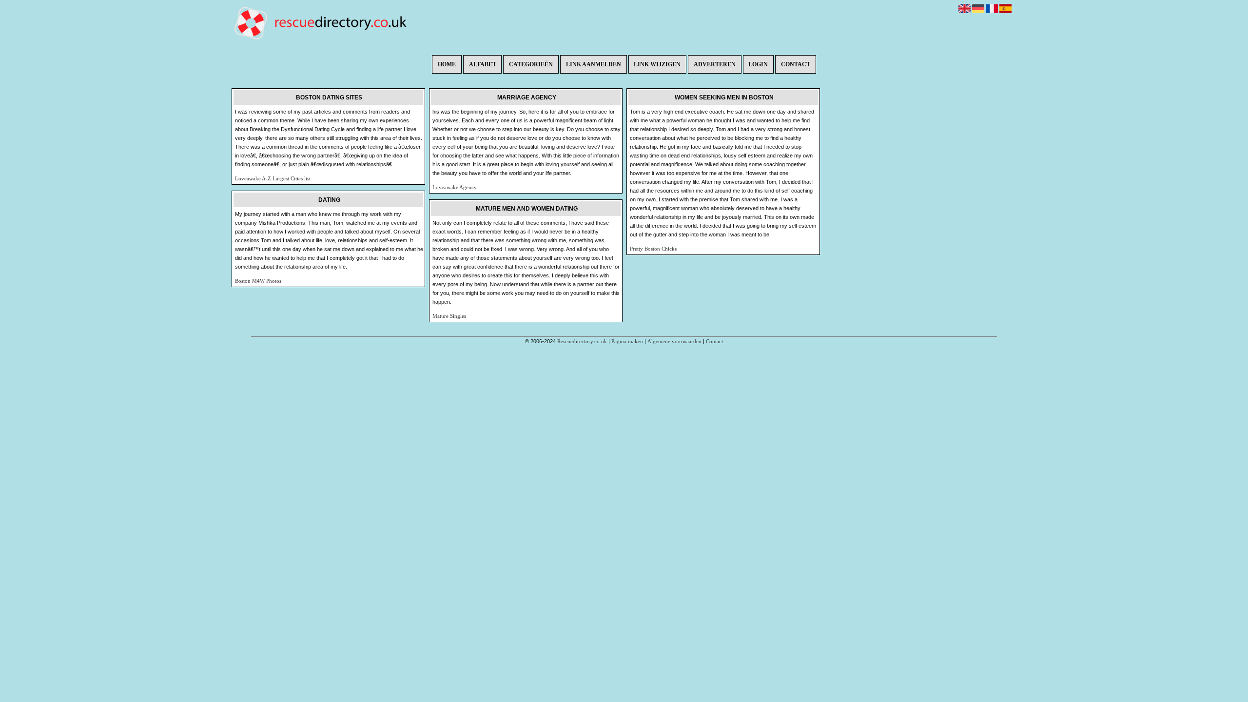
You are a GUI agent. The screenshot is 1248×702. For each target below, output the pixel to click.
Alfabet (482, 64)
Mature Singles (449, 316)
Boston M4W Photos (258, 281)
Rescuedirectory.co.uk (582, 341)
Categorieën (531, 64)
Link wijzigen (657, 64)
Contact (795, 64)
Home (447, 64)
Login (758, 64)
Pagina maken (627, 341)
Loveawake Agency (454, 187)
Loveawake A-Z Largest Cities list (273, 178)
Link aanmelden (593, 64)
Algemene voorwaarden (674, 341)
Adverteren (715, 64)
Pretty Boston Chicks (653, 249)
